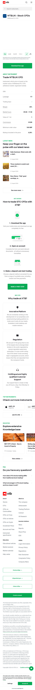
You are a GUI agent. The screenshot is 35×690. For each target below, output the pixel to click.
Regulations (22, 551)
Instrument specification (7, 534)
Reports (21, 528)
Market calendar (8, 551)
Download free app (17, 66)
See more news (16, 190)
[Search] (26, 2)
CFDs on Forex (7, 515)
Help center (6, 554)
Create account (17, 595)
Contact (21, 513)
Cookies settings (25, 667)
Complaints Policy (24, 558)
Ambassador (23, 506)
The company (23, 502)
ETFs (4, 506)
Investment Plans (8, 526)
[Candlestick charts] (30, 54)
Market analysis (8, 547)
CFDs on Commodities (7, 510)
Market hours (7, 112)
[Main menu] (31, 2)
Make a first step (17, 287)
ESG (20, 535)
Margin (5, 107)
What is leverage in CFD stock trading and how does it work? (15, 484)
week (9, 54)
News (20, 525)
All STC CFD (16, 415)
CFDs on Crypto (8, 522)
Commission (7, 122)
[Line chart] (27, 54)
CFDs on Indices (8, 518)
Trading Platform (24, 509)
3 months (21, 54)
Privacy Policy (23, 547)
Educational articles (9, 543)
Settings (10, 683)
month (15, 54)
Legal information (24, 544)
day (5, 54)
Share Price (22, 532)
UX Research (23, 516)
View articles (16, 459)
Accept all (25, 683)
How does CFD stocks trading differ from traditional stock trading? (15, 477)
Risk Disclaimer (24, 554)
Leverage (6, 97)
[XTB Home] (5, 2)
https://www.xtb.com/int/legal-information (15, 631)
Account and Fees (8, 529)
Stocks (5, 502)
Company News (24, 562)
